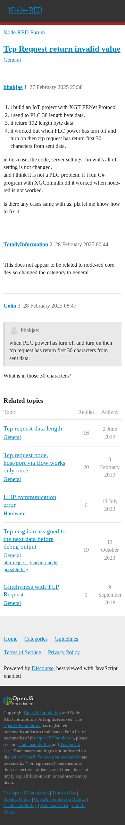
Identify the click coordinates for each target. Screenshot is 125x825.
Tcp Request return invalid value (61, 48)
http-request (15, 562)
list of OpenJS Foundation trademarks (45, 757)
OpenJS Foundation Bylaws (60, 799)
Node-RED (25, 9)
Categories (36, 639)
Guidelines (66, 639)
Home (10, 639)
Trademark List (54, 805)
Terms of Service (22, 652)
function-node (43, 562)
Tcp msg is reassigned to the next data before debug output (34, 539)
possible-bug (15, 569)
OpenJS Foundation (42, 712)
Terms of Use (64, 793)
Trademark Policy (34, 744)
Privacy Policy (64, 652)
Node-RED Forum (24, 32)
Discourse (42, 668)
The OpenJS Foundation (26, 793)
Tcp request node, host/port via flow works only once (34, 463)
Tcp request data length (32, 428)
